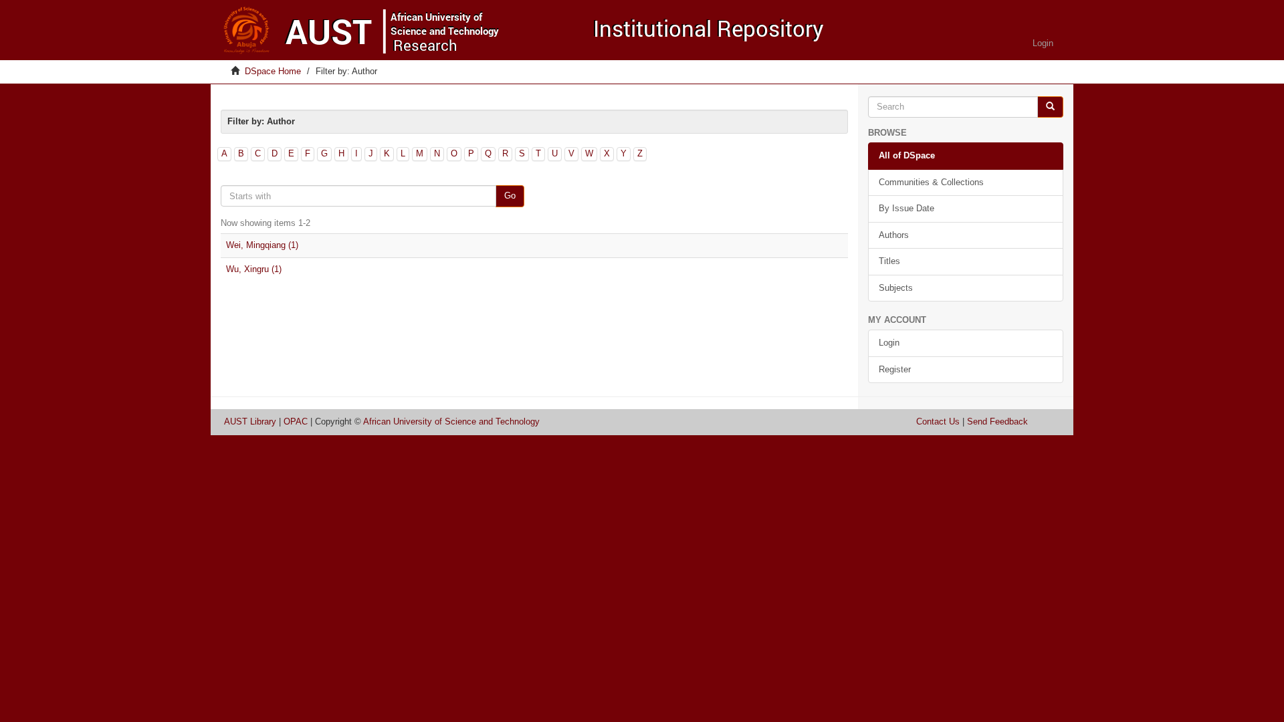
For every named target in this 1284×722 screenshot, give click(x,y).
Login (889, 343)
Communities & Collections (931, 182)
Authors (894, 235)
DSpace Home (273, 71)
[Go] (1050, 107)
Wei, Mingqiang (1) (262, 245)
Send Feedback (997, 421)
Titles (889, 261)
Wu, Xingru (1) (254, 269)
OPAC (296, 421)
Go (510, 196)
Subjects (896, 288)
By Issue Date (906, 208)
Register (895, 369)
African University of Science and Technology (451, 421)
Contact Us (938, 421)
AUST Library (250, 421)
